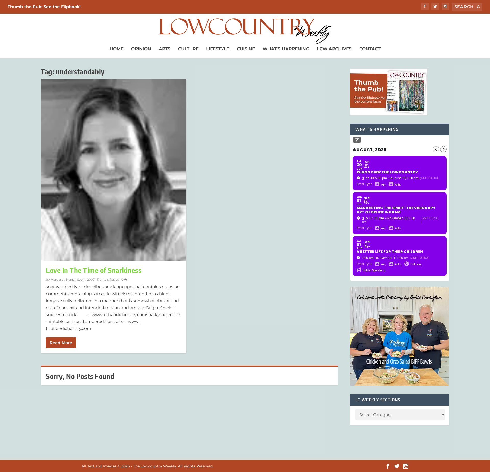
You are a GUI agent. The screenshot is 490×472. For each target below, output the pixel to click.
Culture (188, 48)
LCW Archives (334, 48)
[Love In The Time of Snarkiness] (113, 170)
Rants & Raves (108, 279)
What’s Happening (286, 48)
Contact (370, 48)
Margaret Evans (63, 279)
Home (116, 48)
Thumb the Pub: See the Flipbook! (44, 6)
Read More (61, 342)
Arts (164, 48)
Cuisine (246, 48)
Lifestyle (217, 48)
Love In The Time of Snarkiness (93, 270)
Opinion (141, 48)
